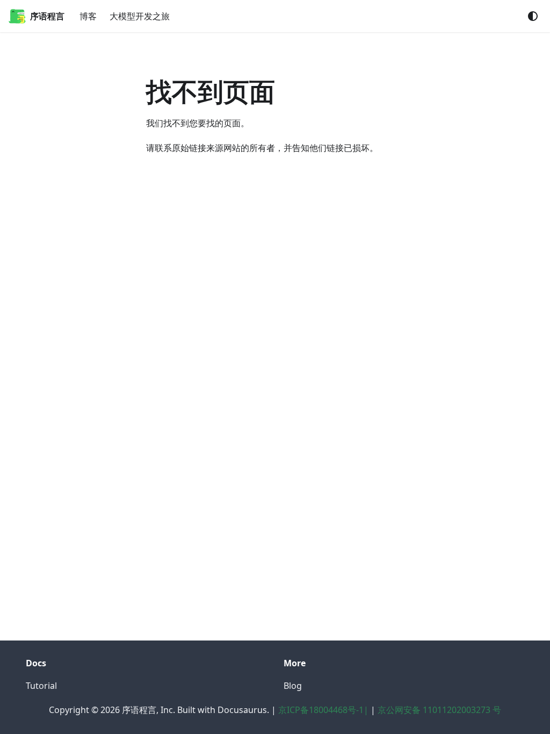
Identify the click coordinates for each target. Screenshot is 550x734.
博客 (88, 16)
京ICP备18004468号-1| (323, 710)
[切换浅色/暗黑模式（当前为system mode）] (532, 16)
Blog (293, 686)
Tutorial (41, 686)
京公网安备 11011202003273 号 (439, 710)
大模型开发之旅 (140, 16)
